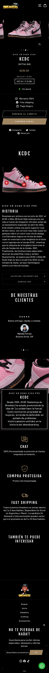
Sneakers (24, 612)
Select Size (24, 77)
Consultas (24, 282)
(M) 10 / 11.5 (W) (24, 81)
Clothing (24, 617)
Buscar (24, 604)
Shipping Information (24, 276)
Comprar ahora (24, 121)
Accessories (24, 621)
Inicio (24, 608)
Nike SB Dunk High (24, 54)
